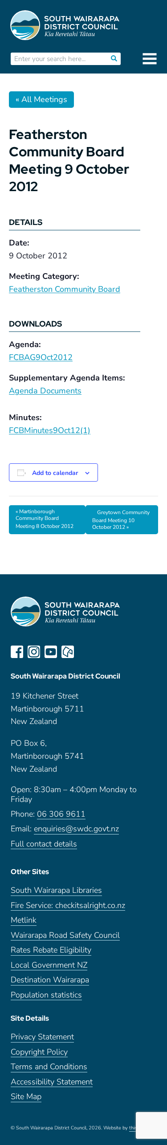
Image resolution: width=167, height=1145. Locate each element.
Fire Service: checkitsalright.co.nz (68, 905)
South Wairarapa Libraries (56, 890)
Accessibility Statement (52, 1082)
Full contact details (44, 844)
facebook (17, 652)
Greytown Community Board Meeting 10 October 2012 (121, 520)
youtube (51, 652)
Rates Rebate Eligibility (51, 950)
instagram (34, 652)
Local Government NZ (49, 965)
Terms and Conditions (49, 1067)
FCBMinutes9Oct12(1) (49, 430)
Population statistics (46, 995)
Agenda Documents (45, 390)
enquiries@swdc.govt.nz (76, 829)
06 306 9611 (61, 814)
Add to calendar (55, 473)
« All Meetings (41, 99)
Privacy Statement (42, 1037)
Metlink (24, 920)
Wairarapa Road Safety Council (65, 935)
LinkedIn (84, 652)
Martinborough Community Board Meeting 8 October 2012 (44, 519)
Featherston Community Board (64, 289)
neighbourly (67, 652)
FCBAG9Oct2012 (41, 357)
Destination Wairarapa (50, 980)
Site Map (26, 1097)
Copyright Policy (39, 1052)
